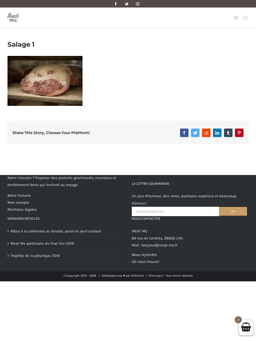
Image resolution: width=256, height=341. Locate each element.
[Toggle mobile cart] (235, 17)
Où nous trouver (145, 261)
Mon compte (18, 202)
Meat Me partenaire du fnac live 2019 (42, 243)
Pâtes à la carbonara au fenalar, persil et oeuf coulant (55, 231)
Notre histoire (19, 195)
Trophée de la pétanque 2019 (35, 255)
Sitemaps (155, 275)
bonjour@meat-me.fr (160, 245)
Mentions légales (22, 209)
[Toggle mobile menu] (245, 17)
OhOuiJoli (137, 275)
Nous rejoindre (144, 254)
